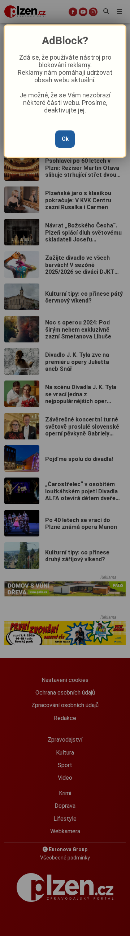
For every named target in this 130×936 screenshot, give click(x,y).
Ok (65, 138)
